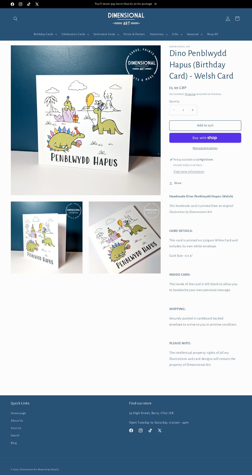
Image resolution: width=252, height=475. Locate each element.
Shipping (190, 93)
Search (15, 435)
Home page (18, 413)
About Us (17, 420)
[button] (15, 18)
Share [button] (178, 183)
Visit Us (16, 428)
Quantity (174, 101)
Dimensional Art (28, 469)
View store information (188, 171)
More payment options (205, 148)
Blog (14, 442)
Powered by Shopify (48, 469)
